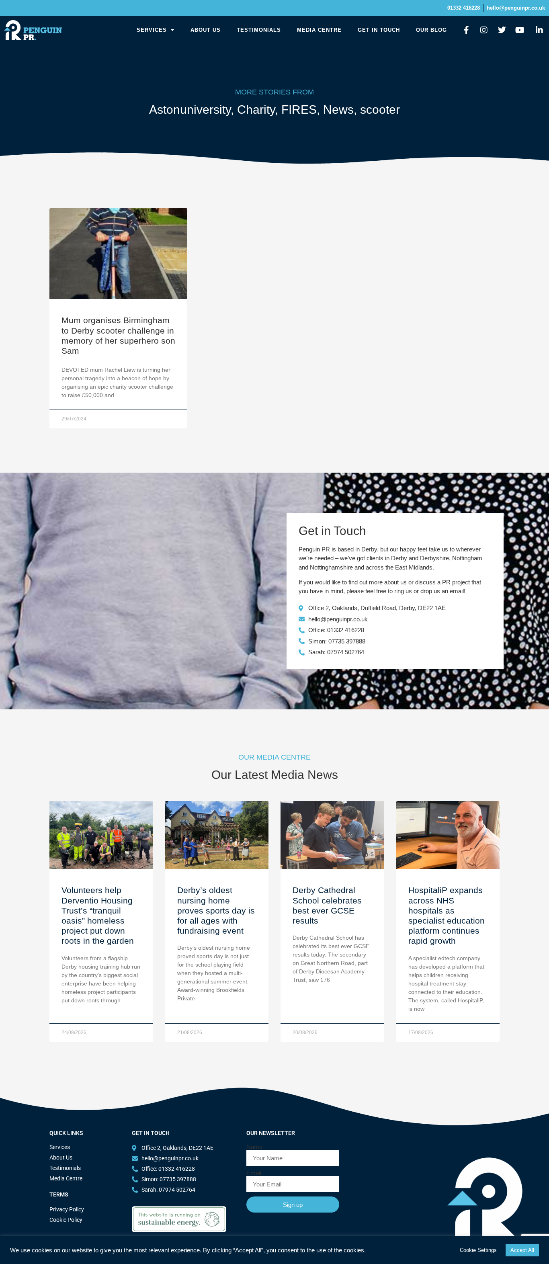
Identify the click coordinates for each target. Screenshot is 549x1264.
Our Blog (431, 30)
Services (152, 30)
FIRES (299, 109)
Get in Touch (379, 30)
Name (254, 1147)
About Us (206, 30)
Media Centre (319, 30)
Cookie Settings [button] (478, 1250)
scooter (380, 109)
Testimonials (259, 30)
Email (253, 1173)
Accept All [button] (522, 1250)
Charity (256, 109)
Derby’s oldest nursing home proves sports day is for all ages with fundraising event (216, 910)
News (338, 109)
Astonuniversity (190, 109)
